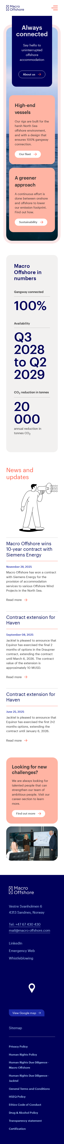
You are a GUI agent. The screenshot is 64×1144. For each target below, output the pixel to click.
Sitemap (15, 1028)
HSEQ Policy (17, 1096)
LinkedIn (15, 943)
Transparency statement (25, 1120)
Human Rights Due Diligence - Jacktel (29, 1078)
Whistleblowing (21, 958)
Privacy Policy (18, 1046)
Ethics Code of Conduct (25, 1104)
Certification (17, 1128)
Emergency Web (22, 951)
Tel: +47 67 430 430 (25, 924)
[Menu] (54, 8)
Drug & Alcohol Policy (23, 1112)
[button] (32, 988)
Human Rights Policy (23, 1054)
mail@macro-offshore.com (29, 930)
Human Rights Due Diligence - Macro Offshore (29, 1065)
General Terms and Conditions (29, 1088)
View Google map (24, 1013)
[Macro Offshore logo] (15, 8)
